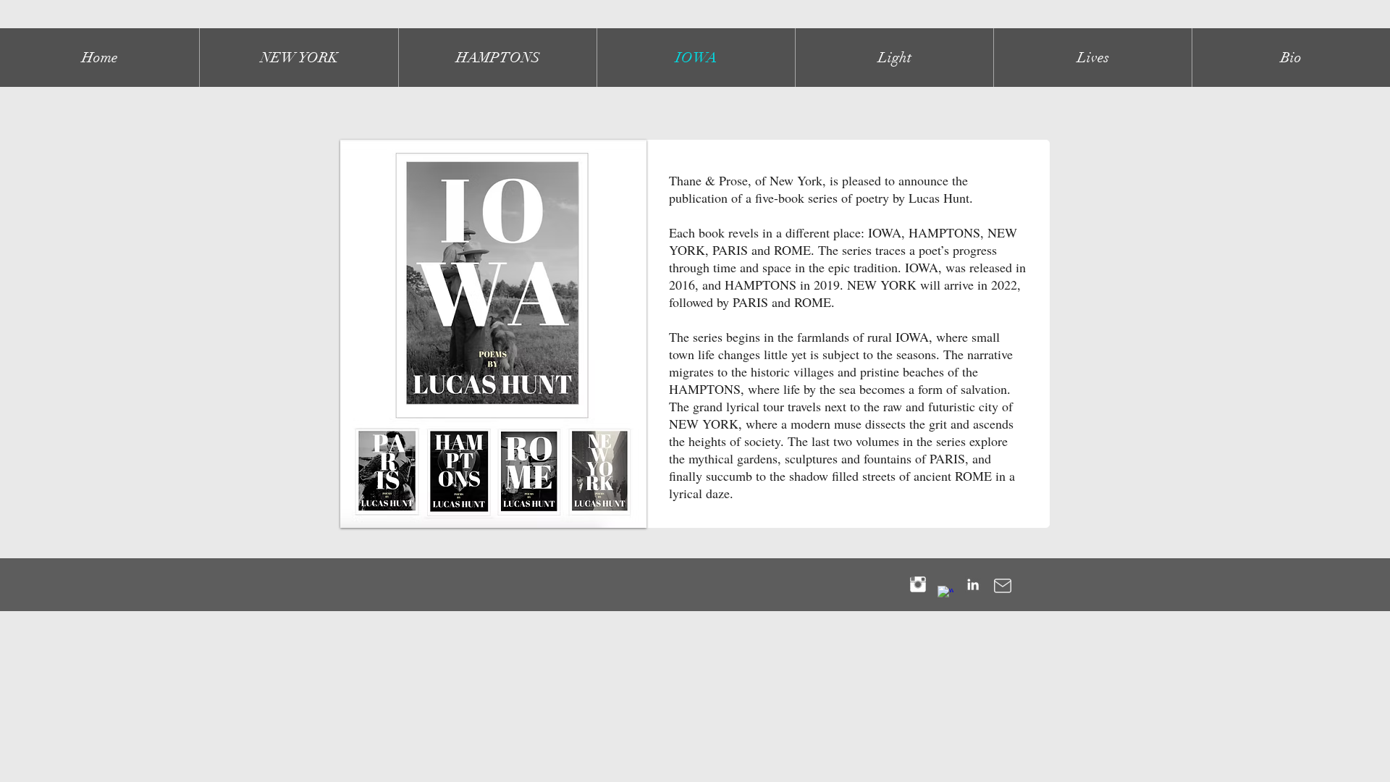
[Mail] (1002, 586)
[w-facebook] (945, 594)
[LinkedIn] (973, 584)
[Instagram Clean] (918, 584)
